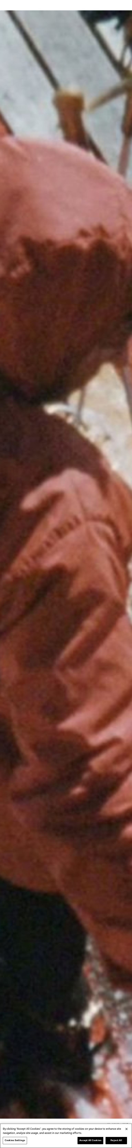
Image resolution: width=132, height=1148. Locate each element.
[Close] (126, 1129)
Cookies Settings (15, 1140)
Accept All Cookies (90, 1140)
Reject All (116, 1140)
